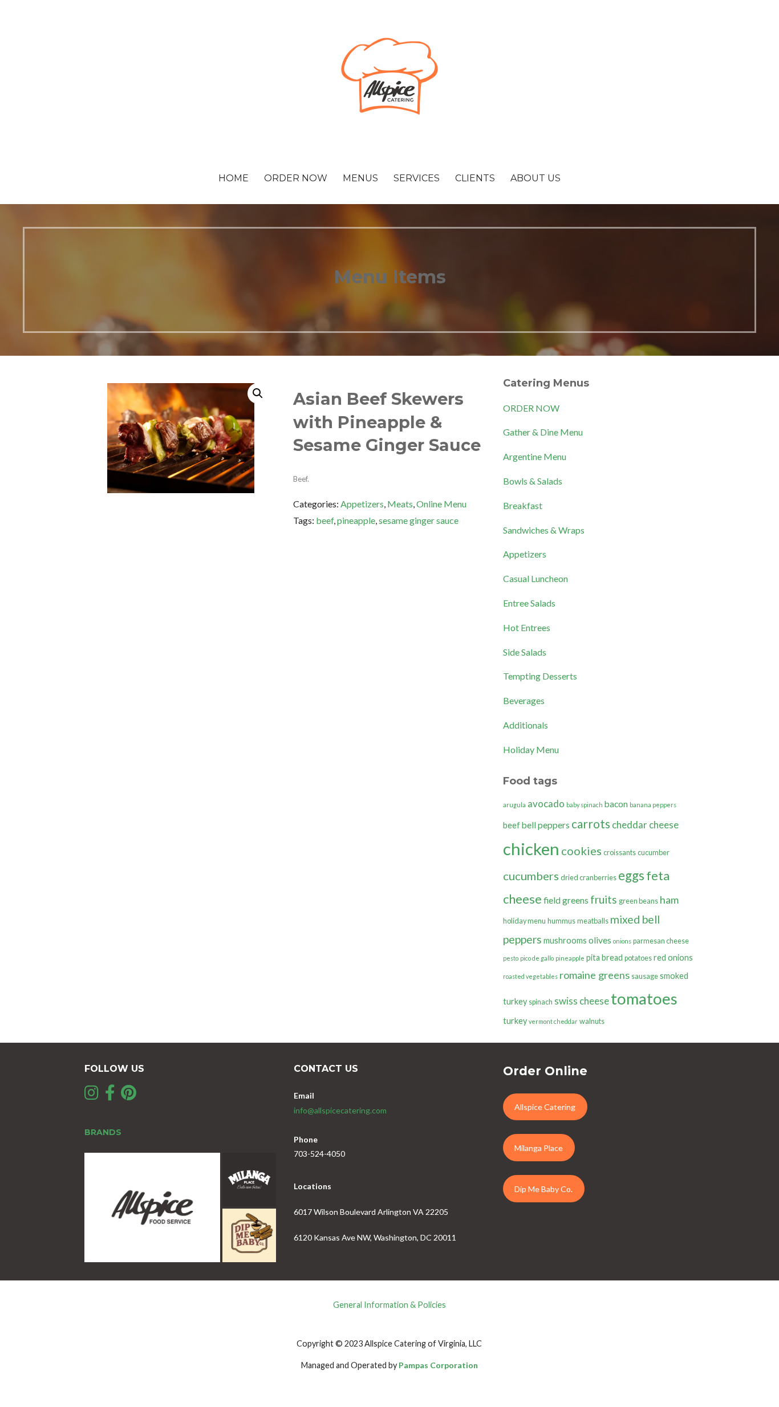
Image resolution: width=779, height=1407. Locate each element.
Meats (400, 503)
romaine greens (594, 975)
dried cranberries (588, 877)
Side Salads (524, 651)
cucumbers (531, 876)
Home (233, 178)
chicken (531, 849)
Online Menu (441, 503)
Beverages (524, 700)
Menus (360, 178)
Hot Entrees (526, 627)
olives (600, 940)
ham (669, 899)
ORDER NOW (531, 407)
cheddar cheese (645, 825)
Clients (475, 178)
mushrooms (565, 940)
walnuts (591, 1021)
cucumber (654, 852)
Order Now (295, 178)
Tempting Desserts (540, 675)
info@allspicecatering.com (340, 1110)
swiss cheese (581, 1001)
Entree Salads (529, 602)
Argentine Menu (534, 456)
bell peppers (546, 825)
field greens (566, 900)
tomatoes (644, 998)
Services (416, 178)
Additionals (525, 724)
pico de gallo (537, 958)
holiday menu (524, 921)
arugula (514, 804)
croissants (619, 852)
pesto (510, 958)
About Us (535, 178)
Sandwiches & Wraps (544, 529)
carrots (590, 823)
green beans (638, 901)
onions (622, 941)
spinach (541, 1002)
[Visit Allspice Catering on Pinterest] (128, 1095)
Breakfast (522, 505)
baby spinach (584, 804)
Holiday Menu (531, 749)
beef (325, 520)
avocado (546, 804)
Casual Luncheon (535, 578)
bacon (616, 804)
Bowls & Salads (532, 480)
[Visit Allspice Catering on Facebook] (110, 1095)
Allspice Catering (544, 1107)
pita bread (604, 957)
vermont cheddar (553, 1021)
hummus (561, 921)
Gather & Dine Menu (543, 431)
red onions (673, 957)
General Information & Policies (389, 1305)
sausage (644, 976)
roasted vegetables (530, 976)
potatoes (638, 958)
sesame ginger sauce (419, 520)
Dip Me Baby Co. (543, 1189)
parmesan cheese (661, 941)
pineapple (356, 520)
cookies (581, 850)
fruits (603, 899)
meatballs (592, 921)
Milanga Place (538, 1148)
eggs (631, 875)
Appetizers (362, 503)
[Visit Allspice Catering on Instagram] (91, 1095)
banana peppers (653, 804)
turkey (515, 1021)
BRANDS (102, 1132)
